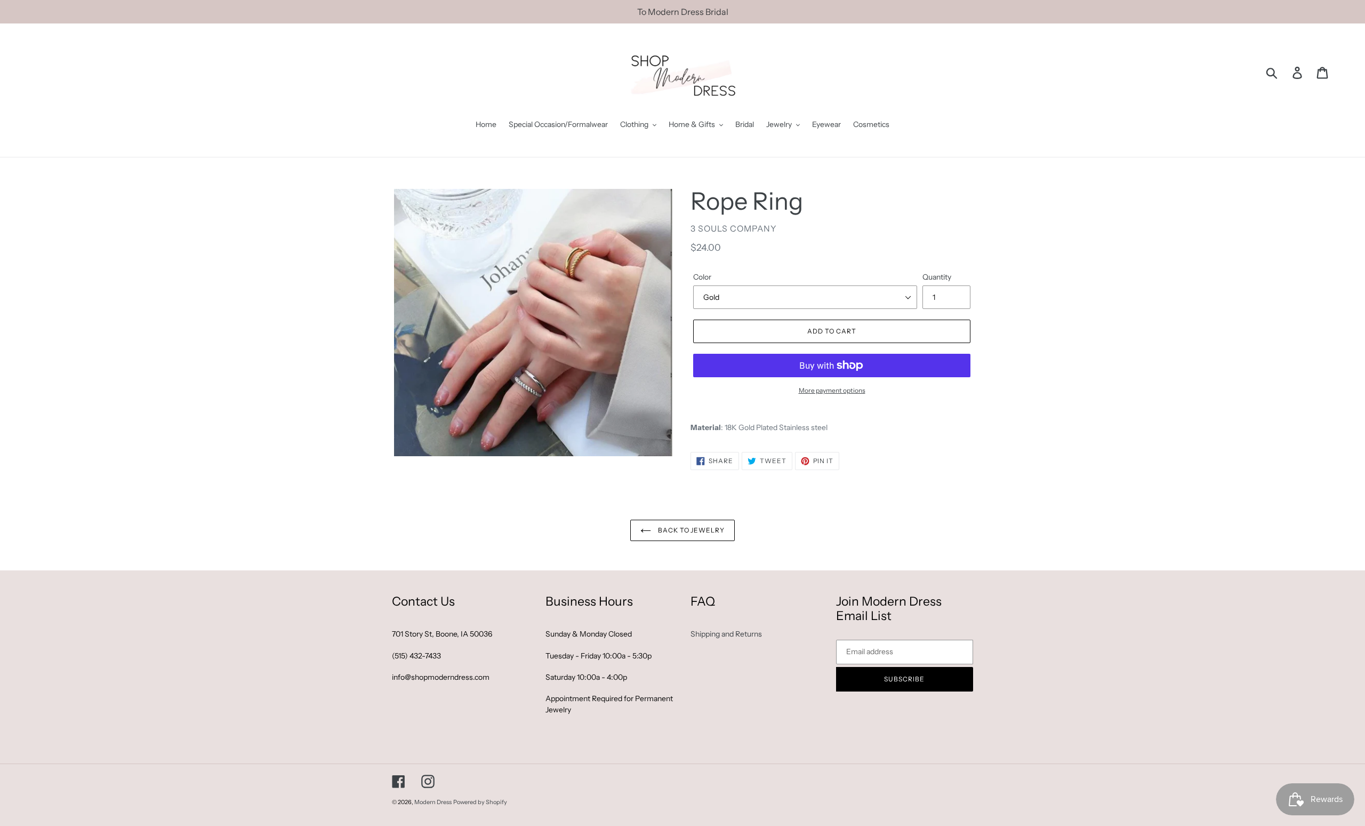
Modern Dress (433, 802)
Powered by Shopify (480, 802)
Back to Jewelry (690, 530)
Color (702, 277)
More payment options (832, 390)
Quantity (936, 277)
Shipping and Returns (726, 634)
